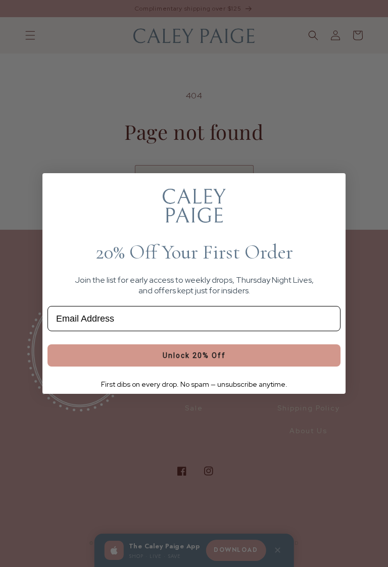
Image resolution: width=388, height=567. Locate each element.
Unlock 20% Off (194, 355)
